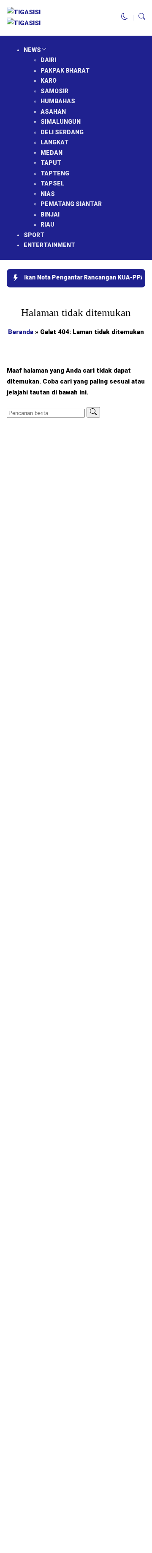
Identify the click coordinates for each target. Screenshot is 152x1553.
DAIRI (48, 60)
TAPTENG (55, 173)
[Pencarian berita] (93, 412)
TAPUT (51, 162)
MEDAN (51, 152)
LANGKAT (54, 142)
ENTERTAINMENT (49, 245)
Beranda (20, 332)
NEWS (32, 50)
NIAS (48, 194)
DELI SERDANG (62, 132)
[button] (124, 17)
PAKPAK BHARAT (65, 70)
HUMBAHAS (58, 101)
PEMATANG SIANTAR (71, 204)
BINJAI (50, 214)
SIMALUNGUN (61, 121)
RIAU (47, 224)
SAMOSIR (54, 91)
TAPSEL (52, 183)
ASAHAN (53, 111)
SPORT (34, 235)
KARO (49, 80)
